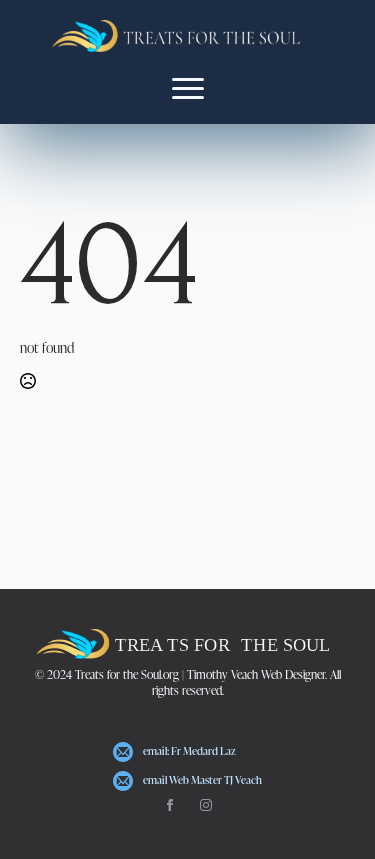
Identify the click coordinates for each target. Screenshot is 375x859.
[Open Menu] (188, 88)
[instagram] (206, 805)
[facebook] (170, 805)
